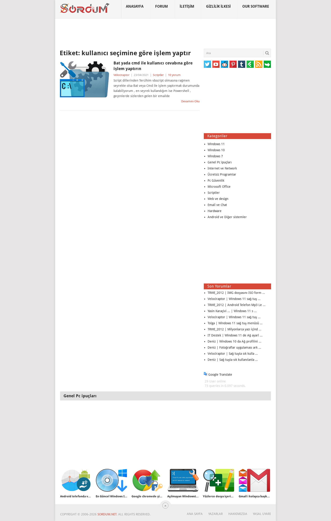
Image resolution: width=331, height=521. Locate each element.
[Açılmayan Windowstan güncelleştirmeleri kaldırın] (183, 480)
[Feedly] (250, 64)
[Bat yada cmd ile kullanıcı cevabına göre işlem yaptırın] (84, 79)
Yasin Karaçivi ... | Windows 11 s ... (232, 311)
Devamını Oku (190, 101)
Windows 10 (216, 150)
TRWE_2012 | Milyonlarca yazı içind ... (234, 329)
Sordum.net (106, 514)
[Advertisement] (165, 33)
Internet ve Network (222, 168)
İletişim (187, 6)
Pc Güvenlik (216, 180)
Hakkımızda (237, 514)
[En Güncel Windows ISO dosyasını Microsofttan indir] (111, 480)
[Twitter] (207, 64)
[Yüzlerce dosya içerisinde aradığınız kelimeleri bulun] (218, 480)
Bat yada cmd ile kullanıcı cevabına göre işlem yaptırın (153, 66)
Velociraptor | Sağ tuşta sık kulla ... (233, 353)
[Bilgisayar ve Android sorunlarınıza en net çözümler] (85, 8)
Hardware (215, 211)
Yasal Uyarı (262, 514)
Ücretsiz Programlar (222, 174)
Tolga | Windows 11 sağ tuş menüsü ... (235, 323)
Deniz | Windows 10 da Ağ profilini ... (234, 341)
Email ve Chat (217, 205)
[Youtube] (216, 64)
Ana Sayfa (195, 514)
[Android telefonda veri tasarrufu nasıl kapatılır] (76, 480)
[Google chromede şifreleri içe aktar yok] (147, 480)
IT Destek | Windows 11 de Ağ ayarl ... (235, 335)
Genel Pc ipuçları (220, 162)
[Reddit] (224, 64)
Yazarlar (215, 514)
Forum (161, 6)
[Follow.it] (267, 64)
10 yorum (174, 75)
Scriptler (158, 75)
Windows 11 (216, 144)
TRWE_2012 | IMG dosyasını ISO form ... (236, 293)
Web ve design (218, 199)
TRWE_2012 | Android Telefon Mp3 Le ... (236, 305)
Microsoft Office (219, 186)
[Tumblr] (241, 64)
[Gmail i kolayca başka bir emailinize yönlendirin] (254, 480)
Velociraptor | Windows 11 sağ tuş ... (234, 299)
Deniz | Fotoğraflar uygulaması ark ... (234, 347)
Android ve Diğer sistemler (227, 217)
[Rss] (258, 64)
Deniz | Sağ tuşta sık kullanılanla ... (233, 359)
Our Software (255, 6)
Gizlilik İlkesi (218, 6)
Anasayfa (134, 6)
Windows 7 (215, 156)
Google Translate (219, 374)
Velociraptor (121, 75)
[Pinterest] (233, 64)
